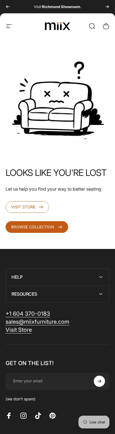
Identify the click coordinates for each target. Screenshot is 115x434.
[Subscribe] (99, 381)
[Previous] (8, 6)
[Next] (107, 6)
